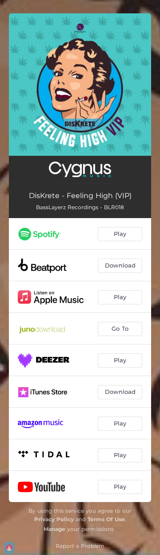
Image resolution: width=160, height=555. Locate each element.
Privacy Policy (54, 519)
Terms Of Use (106, 519)
